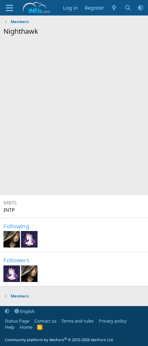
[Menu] (9, 8)
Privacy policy (113, 321)
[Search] (128, 7)
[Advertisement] (74, 117)
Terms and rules (77, 321)
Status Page (17, 321)
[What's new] (114, 7)
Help (9, 327)
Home (26, 327)
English (27, 311)
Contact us (45, 321)
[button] (141, 7)
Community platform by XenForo (59, 339)
